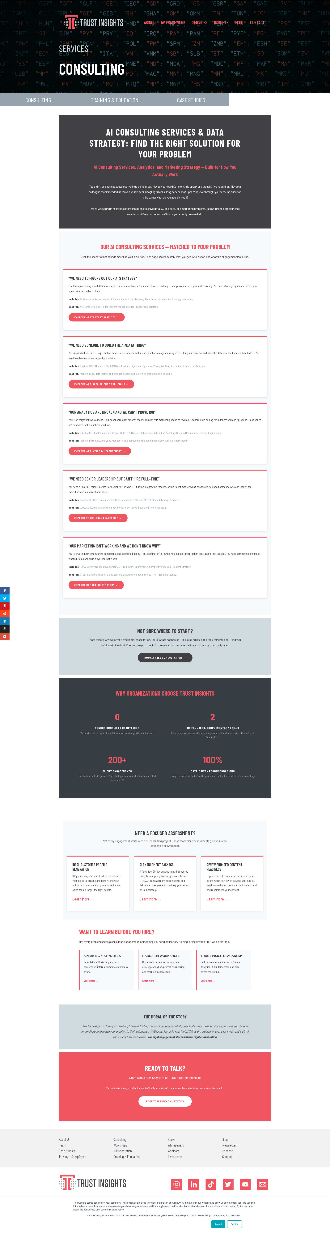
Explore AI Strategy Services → (96, 317)
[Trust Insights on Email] (262, 1184)
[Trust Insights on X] (228, 1184)
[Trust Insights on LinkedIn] (193, 1184)
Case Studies (191, 99)
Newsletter (229, 1145)
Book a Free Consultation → (165, 657)
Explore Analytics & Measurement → (99, 451)
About (149, 22)
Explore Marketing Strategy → (96, 584)
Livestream (175, 1156)
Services (199, 22)
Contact (257, 22)
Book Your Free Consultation (165, 1101)
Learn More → (83, 899)
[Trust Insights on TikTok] (210, 1184)
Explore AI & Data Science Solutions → (101, 384)
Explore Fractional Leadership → (98, 517)
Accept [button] (218, 1224)
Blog (239, 22)
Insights (221, 22)
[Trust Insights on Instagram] (176, 1184)
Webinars (173, 1150)
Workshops (120, 1145)
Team (62, 1145)
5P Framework (173, 22)
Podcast (227, 1150)
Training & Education (114, 99)
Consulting (38, 99)
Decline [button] (235, 1224)
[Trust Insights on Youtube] (245, 1184)
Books (172, 1139)
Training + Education (126, 1156)
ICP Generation (122, 1150)
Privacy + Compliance (72, 1156)
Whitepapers (176, 1145)
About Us (64, 1139)
